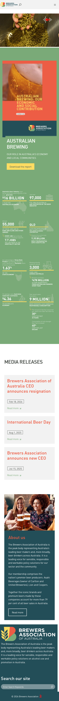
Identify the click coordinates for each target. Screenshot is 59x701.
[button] (20, 4)
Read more (14, 408)
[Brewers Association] (8, 4)
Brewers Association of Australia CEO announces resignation (29, 385)
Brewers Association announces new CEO (27, 455)
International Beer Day (29, 421)
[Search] (52, 686)
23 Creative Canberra (43, 696)
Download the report (21, 166)
